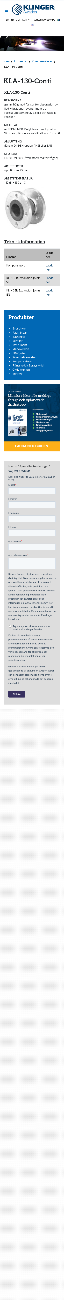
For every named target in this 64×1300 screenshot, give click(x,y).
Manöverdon (20, 349)
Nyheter (15, 19)
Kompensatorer (42, 61)
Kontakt (26, 19)
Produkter (21, 61)
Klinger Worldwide (44, 19)
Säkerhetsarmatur (24, 357)
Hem (7, 19)
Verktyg (17, 374)
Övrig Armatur (21, 369)
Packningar (19, 332)
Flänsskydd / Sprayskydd (28, 365)
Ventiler (17, 341)
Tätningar (18, 337)
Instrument (19, 345)
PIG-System (19, 353)
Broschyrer (19, 328)
